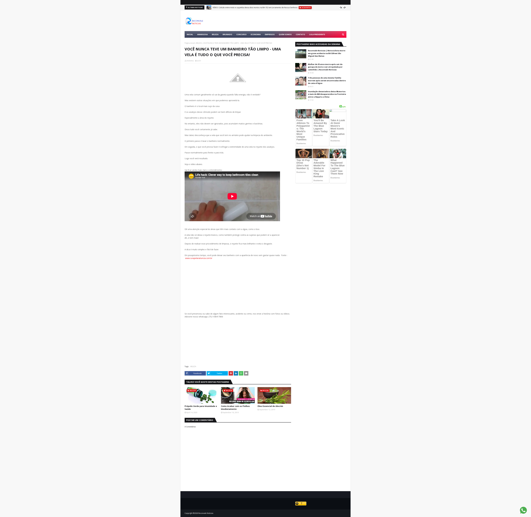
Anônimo (190, 61)
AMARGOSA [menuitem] (202, 34)
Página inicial (190, 43)
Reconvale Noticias (205, 513)
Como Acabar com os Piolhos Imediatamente (235, 407)
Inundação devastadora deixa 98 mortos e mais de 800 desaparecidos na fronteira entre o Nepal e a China (327, 94)
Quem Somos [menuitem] (285, 34)
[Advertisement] (296, 21)
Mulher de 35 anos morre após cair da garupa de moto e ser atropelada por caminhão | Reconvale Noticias (325, 67)
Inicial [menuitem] (190, 34)
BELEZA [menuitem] (215, 34)
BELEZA (199, 43)
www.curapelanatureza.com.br (198, 258)
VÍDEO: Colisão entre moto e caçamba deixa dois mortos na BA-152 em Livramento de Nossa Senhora (255, 7)
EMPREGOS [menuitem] (270, 34)
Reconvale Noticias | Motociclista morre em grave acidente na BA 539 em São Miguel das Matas (326, 53)
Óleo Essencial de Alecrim (270, 406)
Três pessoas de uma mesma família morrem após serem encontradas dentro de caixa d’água (327, 80)
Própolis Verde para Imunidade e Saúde (201, 407)
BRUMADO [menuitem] (227, 34)
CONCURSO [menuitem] (241, 34)
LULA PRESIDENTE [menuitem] (317, 34)
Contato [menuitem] (300, 34)
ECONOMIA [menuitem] (256, 34)
